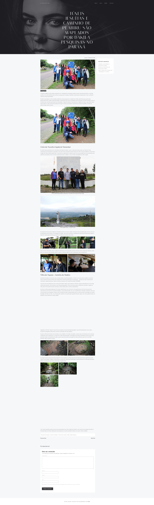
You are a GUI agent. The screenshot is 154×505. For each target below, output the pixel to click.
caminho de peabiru (54, 434)
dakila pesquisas (73, 434)
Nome (43, 470)
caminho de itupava (45, 434)
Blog (101, 3)
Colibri (88, 501)
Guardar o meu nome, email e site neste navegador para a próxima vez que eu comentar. (61, 484)
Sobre (105, 3)
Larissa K (86, 57)
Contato (111, 3)
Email (43, 475)
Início (96, 3)
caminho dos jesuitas (62, 434)
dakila (68, 434)
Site (43, 479)
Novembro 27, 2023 (91, 57)
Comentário (44, 455)
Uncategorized (43, 90)
